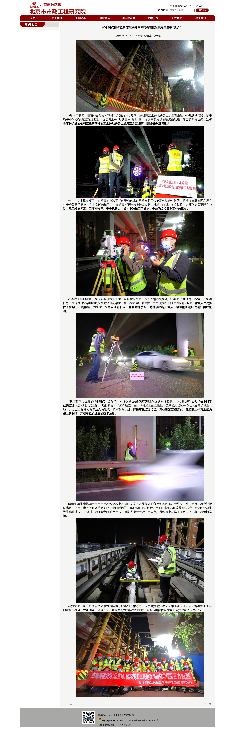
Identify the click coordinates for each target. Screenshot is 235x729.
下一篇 (208, 704)
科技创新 (105, 18)
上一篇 (68, 704)
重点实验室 (128, 18)
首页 (32, 18)
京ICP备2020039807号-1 (149, 720)
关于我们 (57, 18)
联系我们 (201, 18)
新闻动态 (81, 18)
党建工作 (153, 18)
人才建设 (177, 18)
